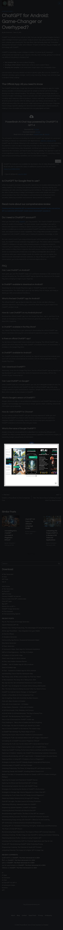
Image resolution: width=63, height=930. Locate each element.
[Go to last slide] (7, 461)
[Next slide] (55, 461)
